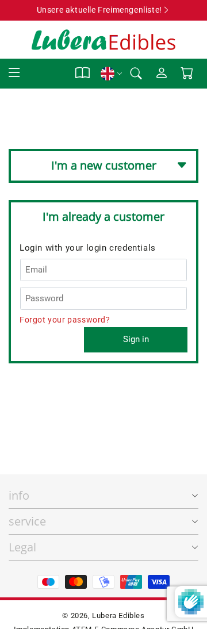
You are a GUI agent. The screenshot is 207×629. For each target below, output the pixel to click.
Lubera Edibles (118, 615)
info (19, 495)
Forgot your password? (65, 319)
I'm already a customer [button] (103, 216)
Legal (22, 547)
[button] (14, 73)
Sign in (136, 339)
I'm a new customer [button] (103, 165)
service (27, 521)
